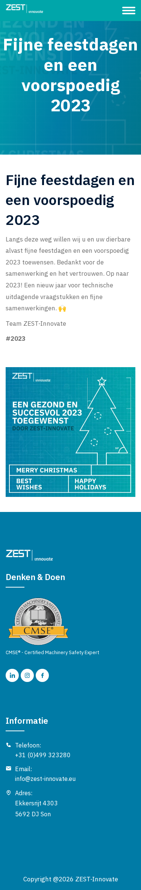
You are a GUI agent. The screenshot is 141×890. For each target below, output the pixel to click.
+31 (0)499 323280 (43, 755)
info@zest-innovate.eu (45, 778)
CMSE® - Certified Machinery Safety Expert (52, 652)
